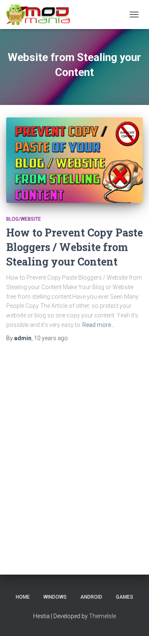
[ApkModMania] (41, 14)
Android (91, 597)
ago (51, 338)
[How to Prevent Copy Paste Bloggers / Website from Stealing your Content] (74, 160)
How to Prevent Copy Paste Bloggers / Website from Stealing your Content (74, 247)
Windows (55, 597)
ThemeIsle (102, 616)
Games (124, 597)
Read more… (98, 325)
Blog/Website (23, 219)
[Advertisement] (74, 449)
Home (23, 597)
